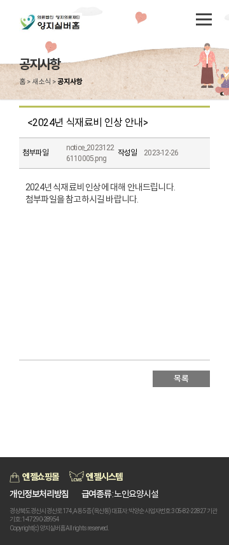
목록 (181, 378)
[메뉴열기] (203, 19)
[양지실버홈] (66, 22)
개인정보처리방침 (39, 494)
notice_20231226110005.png (90, 152)
